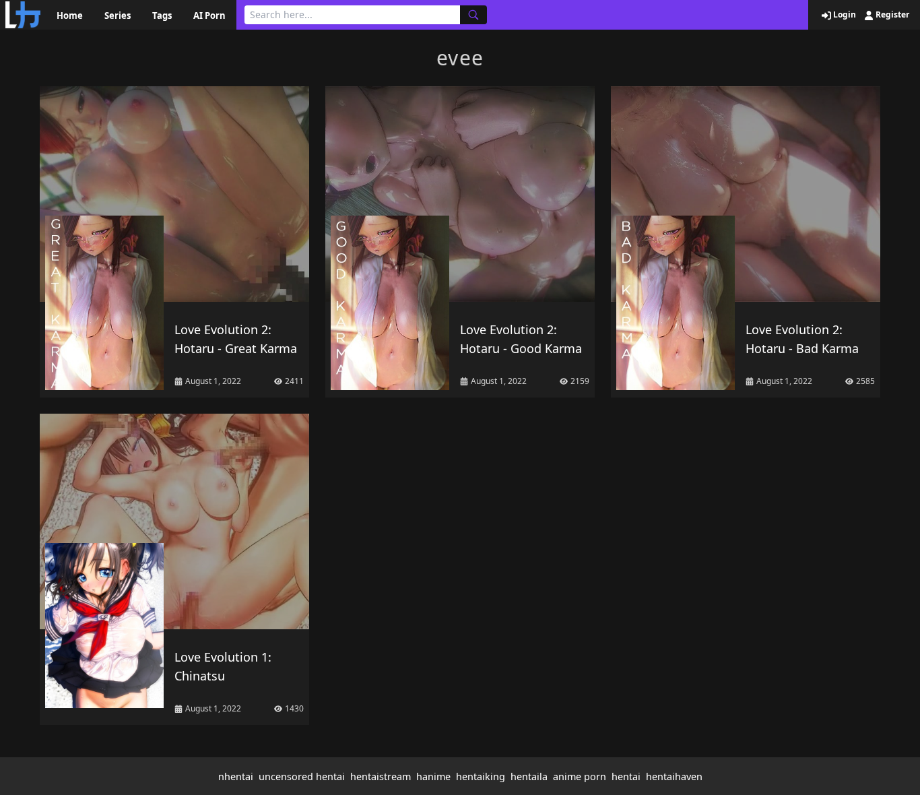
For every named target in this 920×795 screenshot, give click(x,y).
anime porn (579, 776)
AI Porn (209, 15)
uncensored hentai (302, 776)
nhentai (235, 776)
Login (843, 14)
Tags (162, 15)
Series (117, 15)
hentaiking (480, 776)
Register (891, 14)
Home (70, 15)
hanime (433, 776)
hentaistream (380, 776)
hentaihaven (674, 776)
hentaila (529, 776)
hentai (626, 776)
